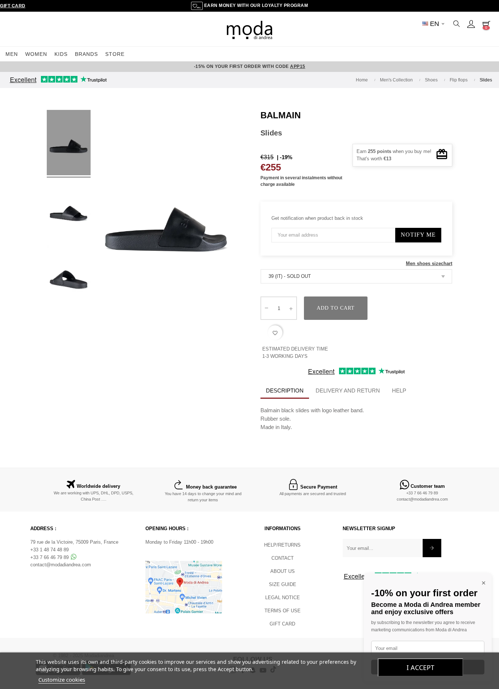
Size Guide (282, 584)
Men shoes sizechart (429, 263)
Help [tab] (399, 390)
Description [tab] (285, 390)
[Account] (471, 23)
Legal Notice (282, 597)
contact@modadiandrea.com (422, 499)
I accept (420, 667)
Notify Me (418, 234)
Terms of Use (282, 610)
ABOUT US (282, 571)
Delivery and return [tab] (348, 390)
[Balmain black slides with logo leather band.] (69, 144)
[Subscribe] (432, 548)
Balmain (280, 115)
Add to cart (336, 308)
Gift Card (13, 5)
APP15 (297, 66)
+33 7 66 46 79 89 (422, 493)
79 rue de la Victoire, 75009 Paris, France (74, 542)
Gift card (282, 624)
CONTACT (282, 558)
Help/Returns (282, 545)
